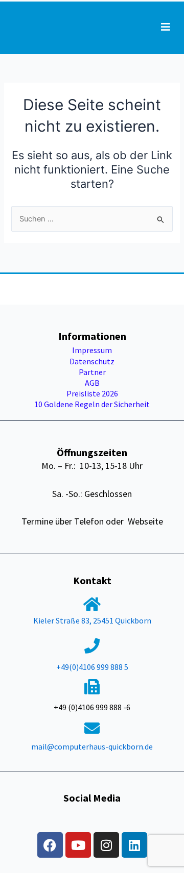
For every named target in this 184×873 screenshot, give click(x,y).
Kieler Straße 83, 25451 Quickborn (92, 620)
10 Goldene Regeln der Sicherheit (92, 404)
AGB (92, 383)
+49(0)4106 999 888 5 (92, 667)
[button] (165, 27)
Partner (92, 372)
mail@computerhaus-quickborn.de (92, 746)
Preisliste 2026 (92, 393)
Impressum (92, 350)
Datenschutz (92, 361)
